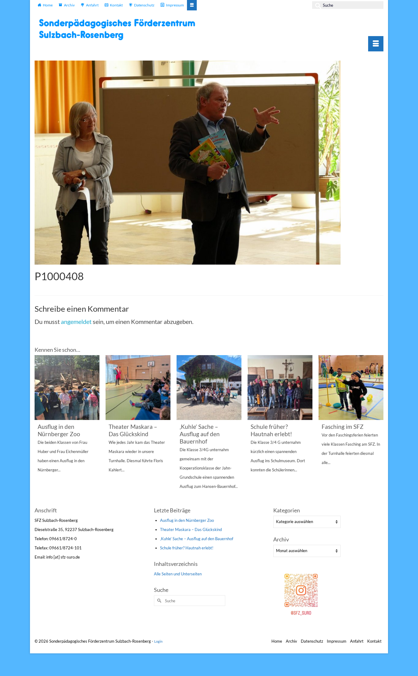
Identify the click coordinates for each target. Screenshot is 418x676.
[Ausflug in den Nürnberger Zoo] (67, 387)
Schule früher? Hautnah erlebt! (186, 547)
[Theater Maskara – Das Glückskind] (138, 387)
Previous (40, 430)
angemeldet (76, 321)
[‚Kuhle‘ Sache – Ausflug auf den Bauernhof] (209, 387)
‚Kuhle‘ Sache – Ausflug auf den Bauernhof (196, 538)
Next (378, 430)
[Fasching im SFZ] (351, 387)
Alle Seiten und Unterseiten (178, 573)
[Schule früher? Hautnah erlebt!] (280, 387)
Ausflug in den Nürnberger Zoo (187, 520)
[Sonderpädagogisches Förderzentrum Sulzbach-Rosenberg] (120, 29)
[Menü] (375, 43)
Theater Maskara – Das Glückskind (191, 529)
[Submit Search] (316, 5)
